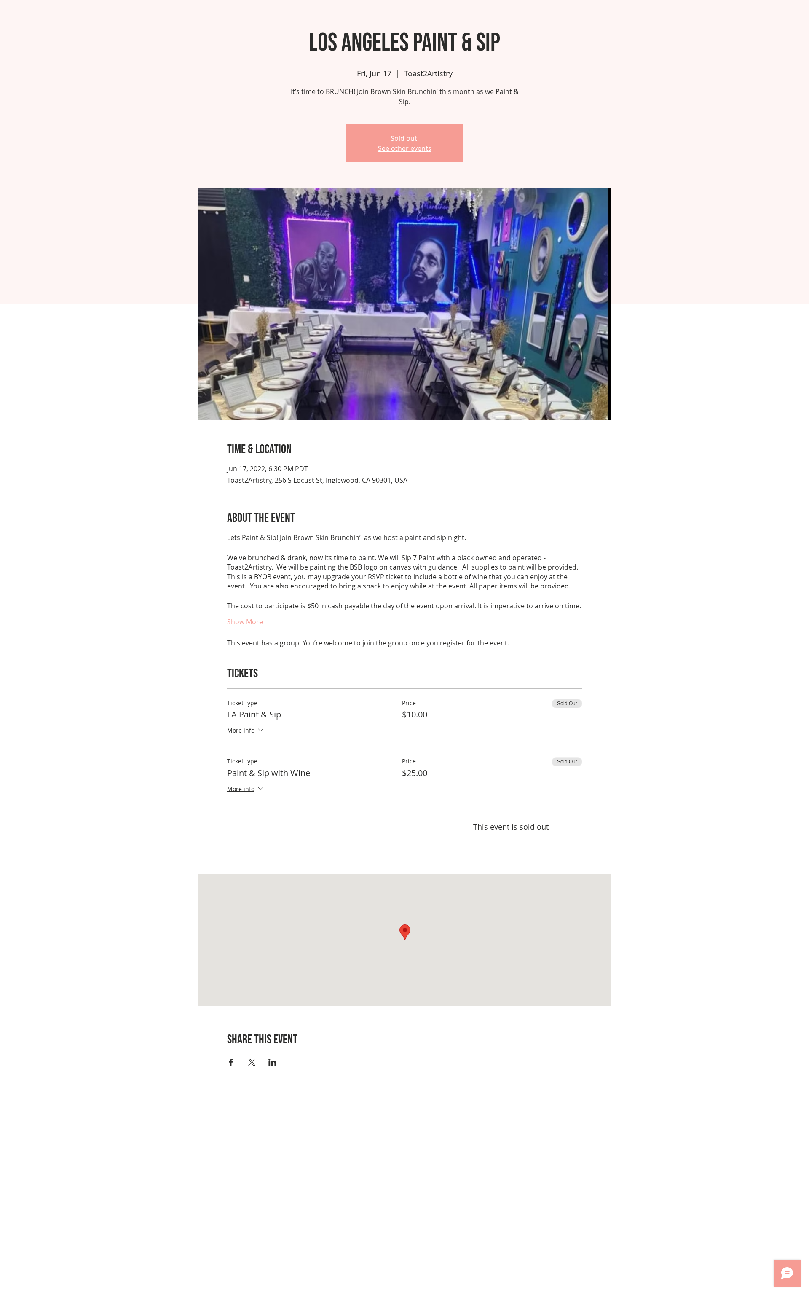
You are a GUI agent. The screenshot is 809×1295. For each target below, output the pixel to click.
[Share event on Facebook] (231, 1062)
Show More (245, 621)
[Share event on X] (252, 1062)
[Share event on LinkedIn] (272, 1062)
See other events (404, 148)
